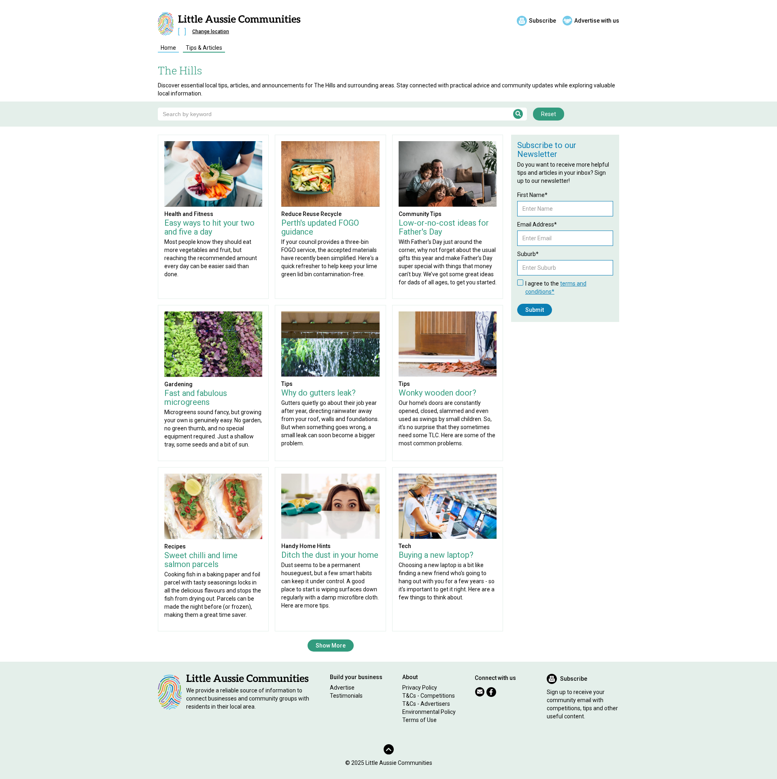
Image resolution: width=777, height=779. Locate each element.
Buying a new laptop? (436, 554)
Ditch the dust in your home (329, 554)
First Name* (532, 195)
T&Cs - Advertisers (426, 704)
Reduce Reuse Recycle (311, 214)
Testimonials (346, 695)
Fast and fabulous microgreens (195, 397)
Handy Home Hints (306, 546)
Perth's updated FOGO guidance (320, 227)
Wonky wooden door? (437, 392)
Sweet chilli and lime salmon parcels (201, 560)
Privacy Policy (419, 687)
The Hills (180, 70)
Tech (405, 546)
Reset (548, 114)
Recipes (175, 546)
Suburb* (528, 254)
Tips (287, 384)
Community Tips (420, 214)
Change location (210, 31)
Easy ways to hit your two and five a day (209, 227)
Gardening (178, 384)
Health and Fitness (188, 214)
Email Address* (537, 224)
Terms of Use (419, 720)
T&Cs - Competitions (428, 695)
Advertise (342, 687)
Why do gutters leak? (318, 392)
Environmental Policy (429, 712)
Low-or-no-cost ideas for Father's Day (444, 227)
